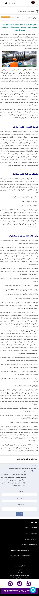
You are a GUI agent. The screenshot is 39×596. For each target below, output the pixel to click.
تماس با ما (19, 570)
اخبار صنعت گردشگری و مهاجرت (19, 578)
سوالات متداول (20, 572)
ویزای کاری (31, 11)
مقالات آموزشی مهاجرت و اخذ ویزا (19, 575)
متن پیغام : (20, 504)
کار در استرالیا (22, 11)
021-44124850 (11, 3)
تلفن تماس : (20, 498)
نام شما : (21, 491)
